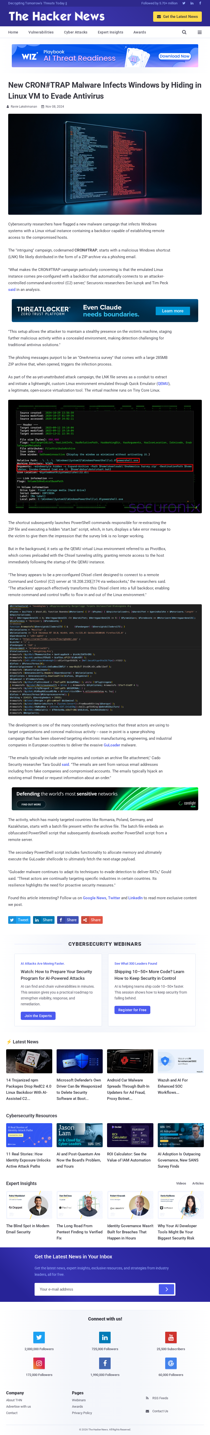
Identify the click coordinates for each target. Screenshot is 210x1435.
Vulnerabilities (41, 32)
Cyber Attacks (76, 32)
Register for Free (132, 1010)
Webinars (79, 1400)
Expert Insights (110, 32)
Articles (198, 1183)
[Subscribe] (166, 1289)
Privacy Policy (82, 1413)
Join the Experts (38, 1016)
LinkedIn (135, 898)
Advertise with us (18, 1406)
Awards (139, 32)
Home (13, 32)
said (11, 289)
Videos (181, 1183)
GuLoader (112, 745)
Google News (94, 898)
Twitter (114, 898)
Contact (11, 1413)
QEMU (163, 383)
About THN (14, 1400)
